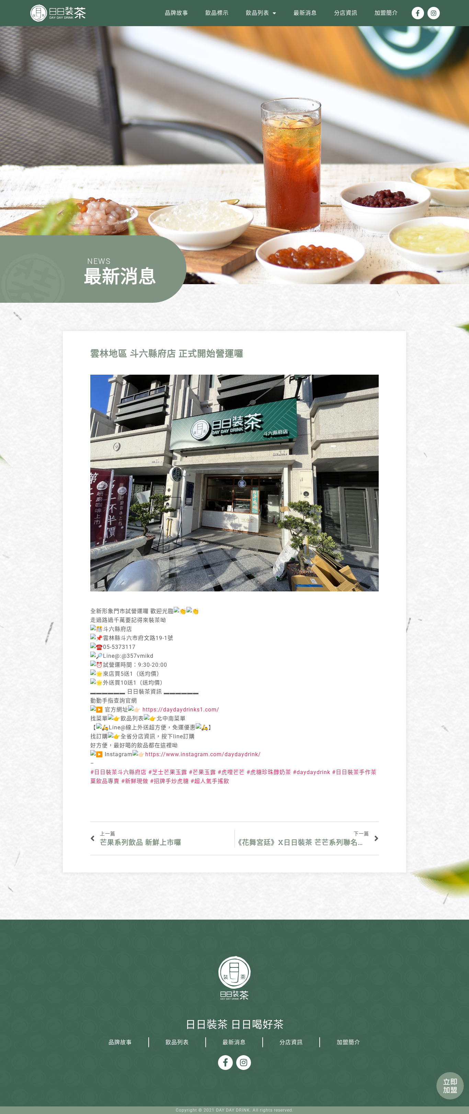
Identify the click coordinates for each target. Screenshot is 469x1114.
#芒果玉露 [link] (202, 772)
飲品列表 (257, 13)
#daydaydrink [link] (311, 772)
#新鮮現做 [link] (134, 781)
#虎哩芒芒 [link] (231, 772)
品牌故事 (176, 13)
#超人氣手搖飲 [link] (210, 781)
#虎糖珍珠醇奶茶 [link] (269, 772)
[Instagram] (433, 13)
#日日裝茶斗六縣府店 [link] (118, 772)
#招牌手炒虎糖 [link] (169, 781)
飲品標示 (217, 13)
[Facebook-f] (418, 13)
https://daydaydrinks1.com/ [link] (180, 709)
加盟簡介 (386, 13)
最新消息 (305, 13)
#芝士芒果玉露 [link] (167, 772)
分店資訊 (345, 13)
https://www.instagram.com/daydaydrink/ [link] (203, 754)
